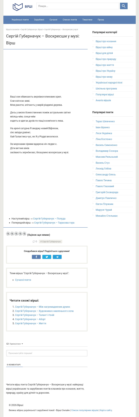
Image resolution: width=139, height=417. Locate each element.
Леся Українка (104, 133)
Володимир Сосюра (107, 150)
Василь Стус (103, 162)
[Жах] (8, 234)
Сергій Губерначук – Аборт (30, 319)
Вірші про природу (106, 59)
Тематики (87, 19)
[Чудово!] (24, 234)
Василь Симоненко (106, 145)
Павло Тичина (104, 180)
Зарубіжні (39, 19)
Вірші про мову (104, 76)
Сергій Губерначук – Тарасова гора (54, 222)
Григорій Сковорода (107, 192)
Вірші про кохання (106, 41)
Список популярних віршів (84, 410)
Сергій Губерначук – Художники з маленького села (44, 311)
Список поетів (70, 19)
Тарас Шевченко (105, 121)
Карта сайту (106, 410)
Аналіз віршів (103, 100)
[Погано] (12, 234)
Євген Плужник (104, 204)
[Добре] (20, 234)
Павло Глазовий (105, 186)
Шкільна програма (106, 88)
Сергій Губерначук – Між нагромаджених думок (42, 306)
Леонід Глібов (103, 168)
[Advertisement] (47, 72)
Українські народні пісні (109, 82)
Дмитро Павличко (106, 198)
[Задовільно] (16, 234)
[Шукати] (123, 6)
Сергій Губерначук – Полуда (49, 218)
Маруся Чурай (104, 209)
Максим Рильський (107, 156)
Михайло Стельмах (107, 215)
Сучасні (53, 19)
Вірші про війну (104, 47)
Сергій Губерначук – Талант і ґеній (34, 315)
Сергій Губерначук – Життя (30, 323)
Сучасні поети (23, 279)
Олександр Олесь (106, 174)
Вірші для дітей (104, 53)
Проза (101, 19)
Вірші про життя (105, 65)
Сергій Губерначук (51, 241)
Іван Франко (103, 127)
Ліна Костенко (104, 139)
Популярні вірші (105, 94)
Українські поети (20, 19)
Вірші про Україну (105, 70)
